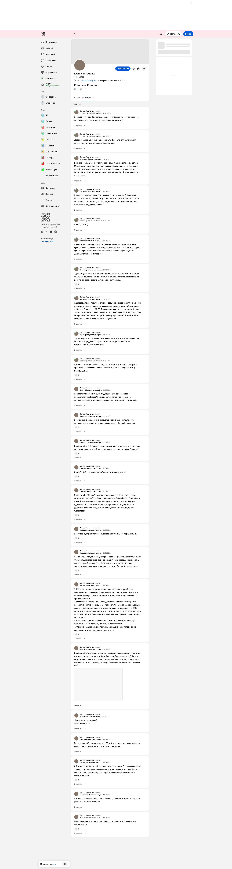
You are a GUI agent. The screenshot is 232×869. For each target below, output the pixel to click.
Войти (188, 34)
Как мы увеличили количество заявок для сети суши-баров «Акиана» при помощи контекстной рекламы (91, 762)
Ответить (78, 125)
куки (54, 864)
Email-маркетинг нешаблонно (91, 221)
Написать (175, 34)
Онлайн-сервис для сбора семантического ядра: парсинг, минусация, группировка (91, 468)
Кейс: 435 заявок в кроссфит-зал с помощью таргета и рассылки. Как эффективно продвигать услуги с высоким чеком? (91, 390)
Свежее (77, 104)
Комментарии (87, 98)
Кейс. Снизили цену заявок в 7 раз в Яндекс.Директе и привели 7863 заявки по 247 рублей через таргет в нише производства (91, 818)
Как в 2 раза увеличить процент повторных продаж (91, 335)
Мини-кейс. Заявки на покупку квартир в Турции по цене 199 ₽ (91, 795)
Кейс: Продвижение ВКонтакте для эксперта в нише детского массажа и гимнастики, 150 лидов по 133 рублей (91, 739)
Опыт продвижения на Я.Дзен (91, 416)
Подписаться (123, 68)
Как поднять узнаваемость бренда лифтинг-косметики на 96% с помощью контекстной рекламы (91, 191)
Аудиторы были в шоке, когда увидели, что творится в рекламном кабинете (91, 159)
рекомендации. (47, 241)
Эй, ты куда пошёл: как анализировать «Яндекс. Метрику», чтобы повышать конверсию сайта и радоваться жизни (91, 270)
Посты (77, 98)
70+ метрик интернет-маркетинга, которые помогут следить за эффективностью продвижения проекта (91, 113)
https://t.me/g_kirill (89, 81)
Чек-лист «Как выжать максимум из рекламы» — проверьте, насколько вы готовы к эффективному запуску (91, 241)
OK (65, 864)
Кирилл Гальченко (87, 111)
